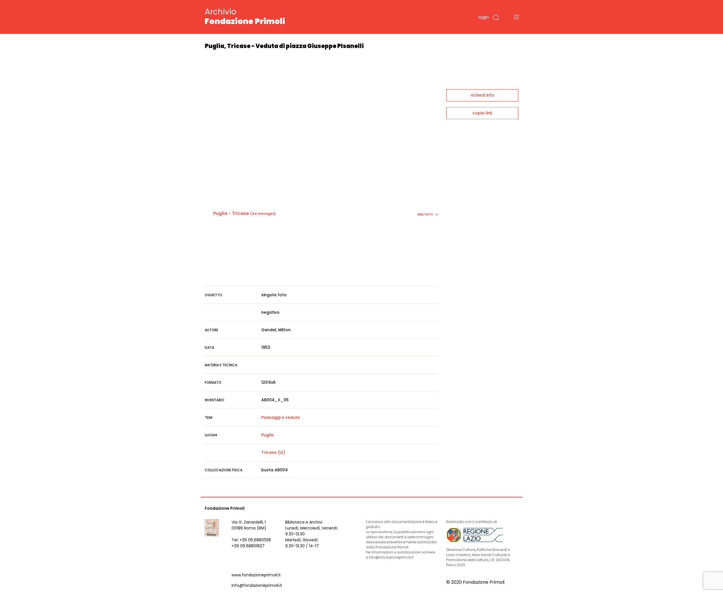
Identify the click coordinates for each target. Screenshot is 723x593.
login (483, 17)
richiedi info (482, 95)
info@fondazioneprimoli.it (257, 585)
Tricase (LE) (273, 452)
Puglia (267, 435)
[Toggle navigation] (516, 17)
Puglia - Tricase (231, 213)
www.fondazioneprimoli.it (256, 575)
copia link (482, 113)
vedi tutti (425, 214)
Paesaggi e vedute (280, 417)
